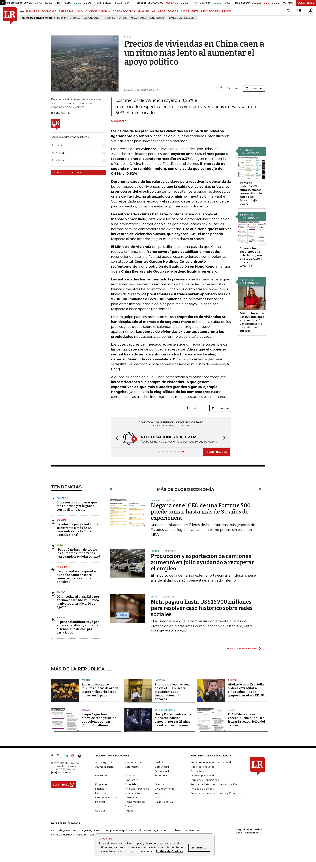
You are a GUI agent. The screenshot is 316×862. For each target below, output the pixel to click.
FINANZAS (32, 11)
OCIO (79, 11)
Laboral (61, 520)
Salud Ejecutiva (164, 801)
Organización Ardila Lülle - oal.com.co (249, 831)
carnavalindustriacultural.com (68, 834)
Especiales (131, 784)
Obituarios (131, 797)
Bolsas (61, 592)
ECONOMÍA (49, 11)
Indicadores (102, 793)
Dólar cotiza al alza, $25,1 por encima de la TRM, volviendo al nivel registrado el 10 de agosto (78, 602)
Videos (129, 810)
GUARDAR (256, 88)
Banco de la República (182, 18)
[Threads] (81, 756)
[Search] (288, 11)
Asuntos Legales (104, 766)
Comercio (62, 498)
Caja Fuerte (132, 766)
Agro (60, 545)
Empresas (101, 784)
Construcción (157, 18)
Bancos (122, 18)
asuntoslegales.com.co (64, 830)
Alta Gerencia (133, 762)
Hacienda (62, 567)
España (86, 680)
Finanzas (100, 788)
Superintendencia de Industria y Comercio (216, 793)
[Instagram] (74, 756)
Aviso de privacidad (202, 775)
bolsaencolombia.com (185, 830)
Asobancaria (138, 18)
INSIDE (226, 11)
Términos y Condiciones (205, 779)
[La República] (10, 16)
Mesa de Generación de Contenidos (212, 762)
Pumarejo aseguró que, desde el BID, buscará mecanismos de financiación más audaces (172, 692)
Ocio (158, 797)
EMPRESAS (66, 11)
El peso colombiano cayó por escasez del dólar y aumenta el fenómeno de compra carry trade (78, 627)
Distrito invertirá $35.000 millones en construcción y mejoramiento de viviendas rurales (252, 322)
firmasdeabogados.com (153, 830)
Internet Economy (106, 797)
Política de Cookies (169, 851)
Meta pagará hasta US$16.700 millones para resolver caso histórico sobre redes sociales (202, 608)
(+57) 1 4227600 (61, 772)
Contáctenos (198, 771)
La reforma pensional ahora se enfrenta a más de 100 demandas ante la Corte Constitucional (78, 529)
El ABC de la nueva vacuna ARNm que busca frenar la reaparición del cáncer (246, 720)
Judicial (232, 680)
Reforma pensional (68, 18)
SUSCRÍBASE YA (217, 451)
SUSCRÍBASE (306, 2)
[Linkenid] (68, 756)
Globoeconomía (164, 788)
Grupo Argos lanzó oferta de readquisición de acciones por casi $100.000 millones (99, 720)
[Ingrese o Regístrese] (310, 11)
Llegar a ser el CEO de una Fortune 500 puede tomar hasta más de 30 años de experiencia (201, 511)
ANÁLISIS (143, 11)
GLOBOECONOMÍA (97, 11)
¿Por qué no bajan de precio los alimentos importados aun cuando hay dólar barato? (78, 553)
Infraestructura (133, 793)
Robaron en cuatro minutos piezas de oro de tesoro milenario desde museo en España (100, 690)
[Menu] (22, 11)
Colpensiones (91, 18)
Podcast (100, 801)
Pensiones (109, 18)
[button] (116, 438)
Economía (161, 775)
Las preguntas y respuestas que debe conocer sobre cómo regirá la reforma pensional (77, 577)
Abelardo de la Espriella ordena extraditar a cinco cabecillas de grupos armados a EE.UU (246, 690)
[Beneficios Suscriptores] (299, 11)
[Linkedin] (237, 88)
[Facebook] (221, 88)
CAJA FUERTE (189, 11)
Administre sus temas (68, 172)
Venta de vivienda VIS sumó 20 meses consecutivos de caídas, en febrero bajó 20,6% (251, 193)
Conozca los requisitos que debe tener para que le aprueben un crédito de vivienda (251, 257)
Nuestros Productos (202, 766)
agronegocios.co (92, 830)
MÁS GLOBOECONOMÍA (242, 648)
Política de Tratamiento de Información (214, 784)
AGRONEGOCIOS (124, 11)
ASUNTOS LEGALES (165, 11)
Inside (158, 793)
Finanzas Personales (137, 788)
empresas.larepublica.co (121, 830)
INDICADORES (210, 11)
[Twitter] (228, 88)
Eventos (159, 784)
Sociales (100, 810)
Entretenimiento (165, 710)
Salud (231, 710)
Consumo (101, 775)
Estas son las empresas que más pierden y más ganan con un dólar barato (77, 506)
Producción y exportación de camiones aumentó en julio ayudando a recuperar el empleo (202, 562)
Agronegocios (103, 762)
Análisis (159, 762)
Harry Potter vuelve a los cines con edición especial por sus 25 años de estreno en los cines (173, 720)
